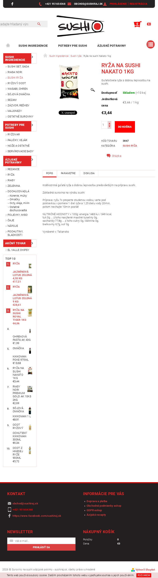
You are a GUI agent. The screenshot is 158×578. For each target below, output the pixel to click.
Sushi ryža (15, 77)
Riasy (11, 180)
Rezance (13, 169)
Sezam (12, 99)
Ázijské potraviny (111, 45)
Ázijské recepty (96, 514)
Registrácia (139, 3)
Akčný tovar (15, 243)
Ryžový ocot (17, 83)
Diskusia (89, 173)
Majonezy (15, 110)
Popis (49, 173)
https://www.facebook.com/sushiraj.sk (37, 515)
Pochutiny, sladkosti (15, 233)
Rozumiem (144, 575)
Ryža (11, 174)
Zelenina (14, 185)
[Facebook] (13, 4)
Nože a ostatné (18, 145)
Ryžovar (14, 134)
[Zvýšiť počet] (109, 123)
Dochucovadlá (18, 191)
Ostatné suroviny (20, 116)
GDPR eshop (94, 510)
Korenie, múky (18, 195)
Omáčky (15, 199)
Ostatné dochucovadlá (18, 208)
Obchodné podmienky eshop (104, 505)
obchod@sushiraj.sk (25, 503)
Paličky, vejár (17, 140)
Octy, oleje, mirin (20, 203)
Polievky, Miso (18, 214)
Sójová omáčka (19, 94)
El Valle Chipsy (18, 249)
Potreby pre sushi (72, 45)
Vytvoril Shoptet (145, 569)
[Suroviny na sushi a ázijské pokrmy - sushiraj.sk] (79, 26)
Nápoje (13, 225)
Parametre (68, 173)
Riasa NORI (15, 72)
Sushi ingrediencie (33, 45)
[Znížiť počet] (109, 127)
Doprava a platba (97, 501)
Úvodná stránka (8, 45)
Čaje (11, 220)
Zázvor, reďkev (18, 105)
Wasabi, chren (18, 88)
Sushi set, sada (18, 66)
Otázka (116, 156)
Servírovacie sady (21, 151)
